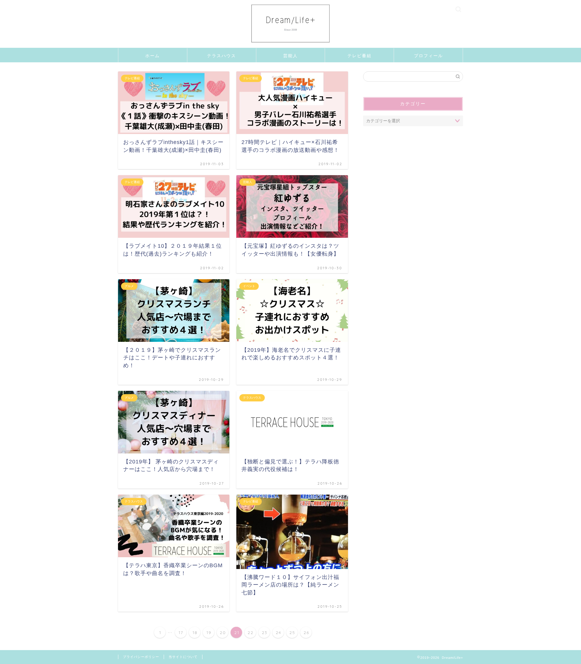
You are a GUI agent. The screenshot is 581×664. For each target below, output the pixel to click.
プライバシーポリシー (141, 657)
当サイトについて (183, 657)
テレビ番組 (359, 55)
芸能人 (290, 55)
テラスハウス (221, 55)
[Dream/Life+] (290, 46)
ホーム (152, 55)
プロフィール (428, 55)
